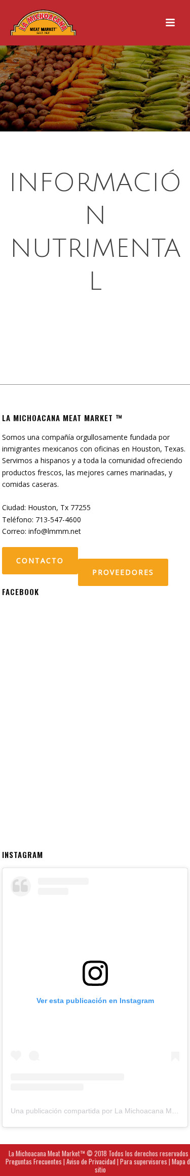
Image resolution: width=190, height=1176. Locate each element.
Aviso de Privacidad (91, 1161)
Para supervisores (143, 1161)
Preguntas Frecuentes (34, 1161)
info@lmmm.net (54, 531)
